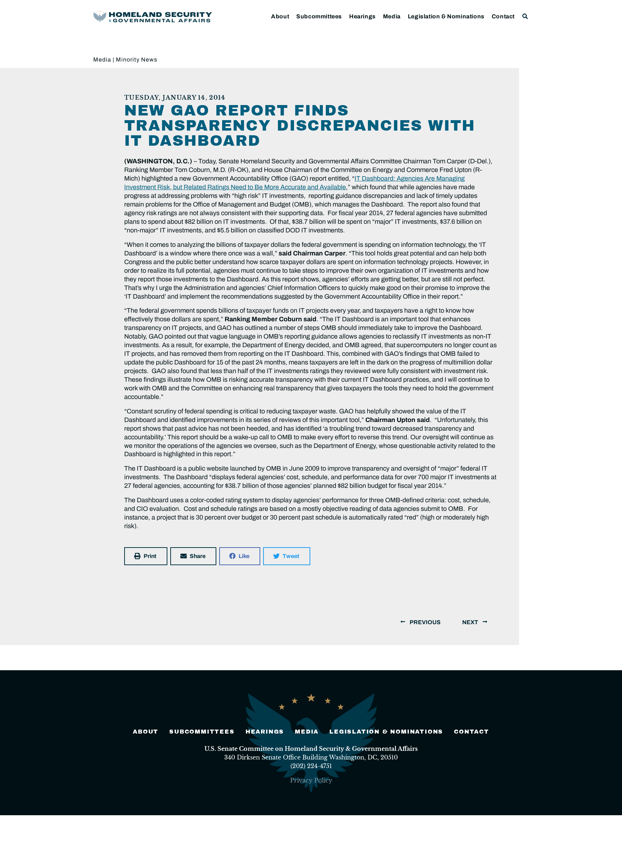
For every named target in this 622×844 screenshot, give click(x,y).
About (280, 16)
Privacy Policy (311, 780)
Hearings (362, 16)
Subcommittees (319, 16)
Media (392, 16)
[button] (525, 16)
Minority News (136, 59)
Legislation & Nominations (446, 16)
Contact (503, 16)
